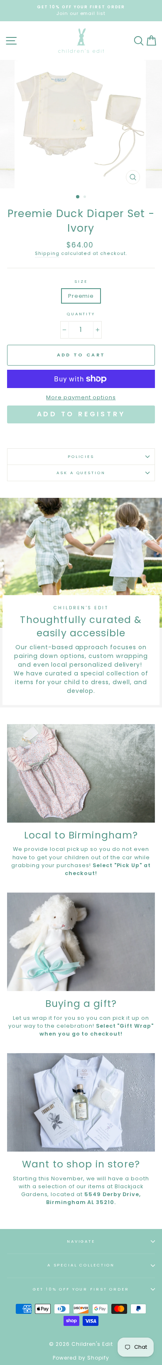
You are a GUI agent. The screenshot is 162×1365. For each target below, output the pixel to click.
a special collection (81, 1265)
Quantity (81, 314)
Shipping (47, 253)
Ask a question (80, 472)
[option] (81, 10)
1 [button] (78, 197)
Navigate (81, 1241)
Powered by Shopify (81, 1357)
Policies (81, 456)
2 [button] (85, 197)
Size (80, 281)
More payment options (80, 397)
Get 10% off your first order (81, 1289)
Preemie (81, 295)
